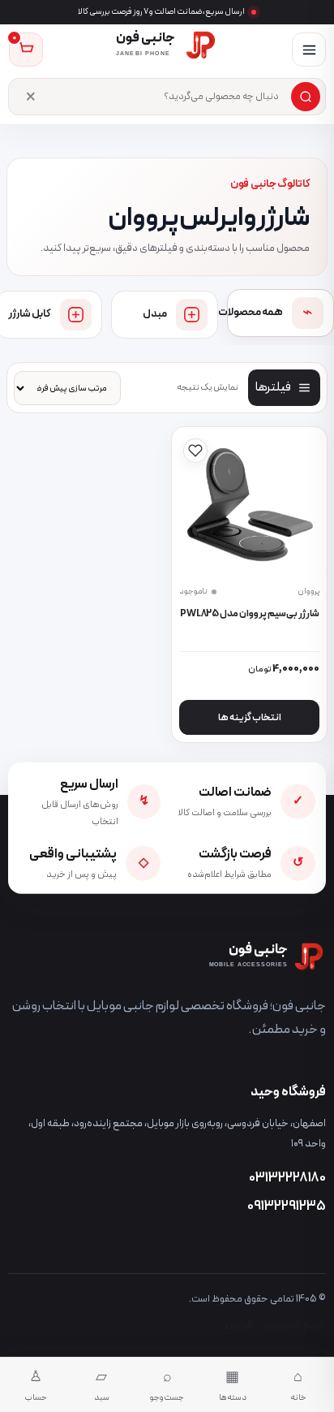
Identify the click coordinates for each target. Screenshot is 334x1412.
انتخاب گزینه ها (249, 717)
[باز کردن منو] (309, 49)
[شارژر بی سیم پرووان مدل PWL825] (250, 505)
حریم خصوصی (296, 1324)
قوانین (239, 1324)
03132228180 (287, 1178)
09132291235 (286, 1206)
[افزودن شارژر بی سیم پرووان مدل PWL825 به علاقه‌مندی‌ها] (195, 450)
